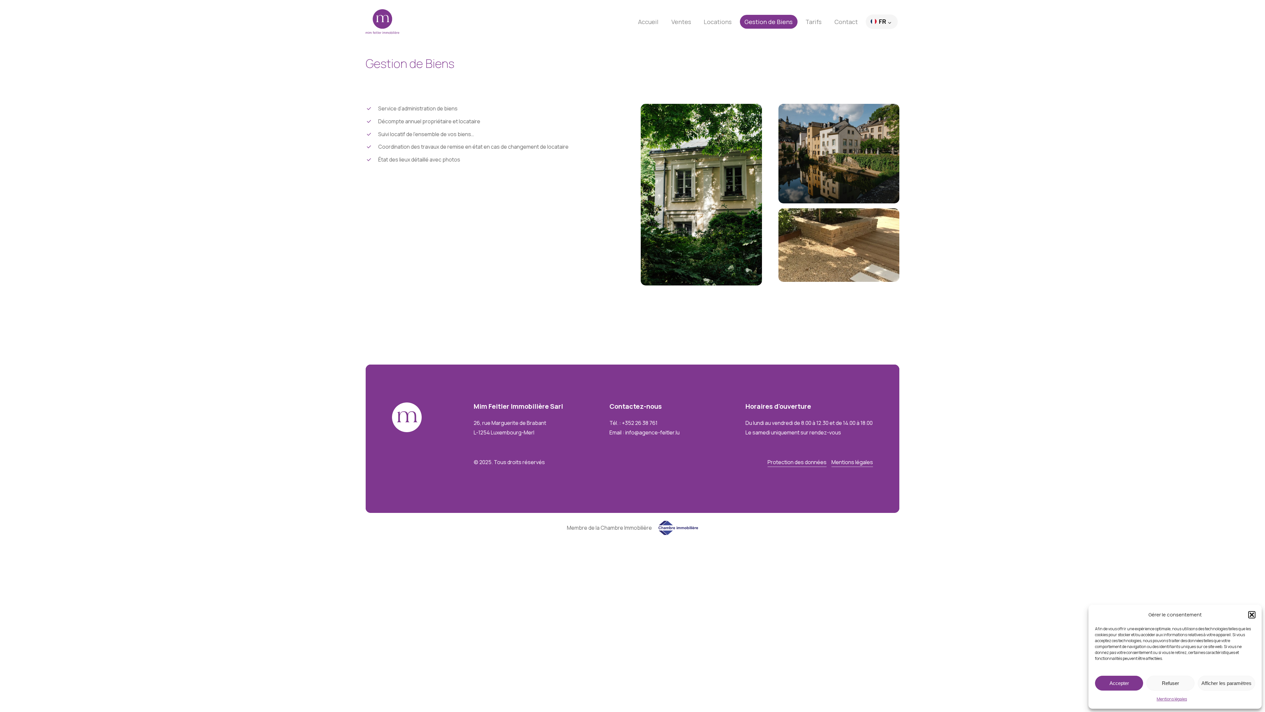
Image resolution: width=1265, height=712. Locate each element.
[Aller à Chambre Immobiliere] (678, 533)
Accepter (1119, 683)
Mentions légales (1172, 699)
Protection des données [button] (797, 462)
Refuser (1170, 683)
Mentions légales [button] (852, 462)
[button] (1252, 614)
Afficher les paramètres (1226, 683)
